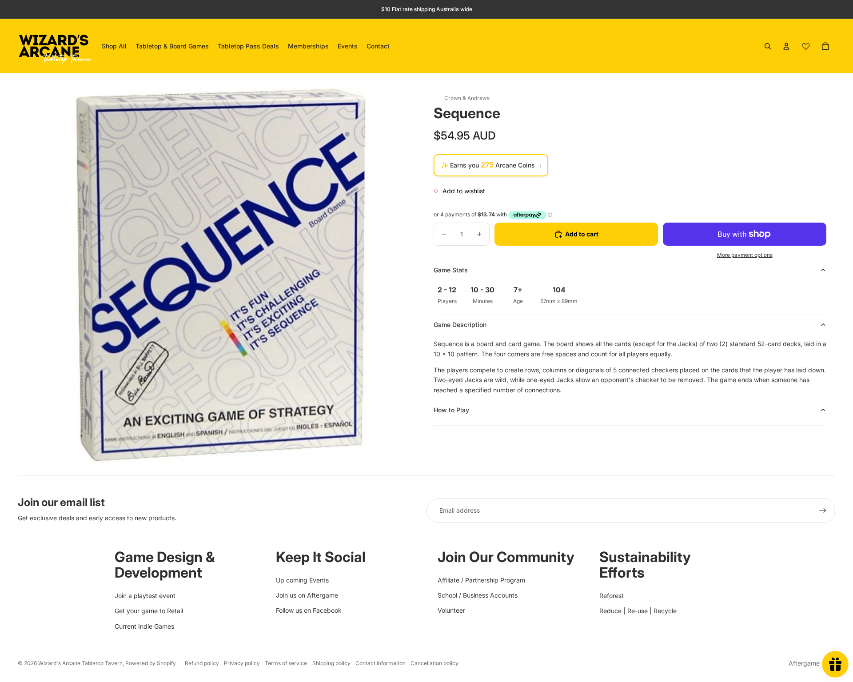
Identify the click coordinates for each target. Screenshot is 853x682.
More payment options (745, 255)
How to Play (451, 410)
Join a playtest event (145, 595)
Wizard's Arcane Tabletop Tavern (80, 663)
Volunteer (451, 610)
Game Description (460, 324)
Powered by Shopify (150, 663)
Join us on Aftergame (307, 595)
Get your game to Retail (149, 610)
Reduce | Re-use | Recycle (638, 610)
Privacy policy (242, 663)
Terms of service (286, 663)
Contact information (380, 663)
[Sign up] (822, 510)
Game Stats (451, 270)
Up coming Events (302, 580)
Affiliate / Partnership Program (481, 580)
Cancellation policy (434, 663)
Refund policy (202, 663)
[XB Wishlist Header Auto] (806, 46)
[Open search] (767, 46)
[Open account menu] (786, 46)
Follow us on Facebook (309, 610)
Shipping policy (331, 663)
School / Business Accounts (478, 595)
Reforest (611, 595)
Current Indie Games (144, 626)
